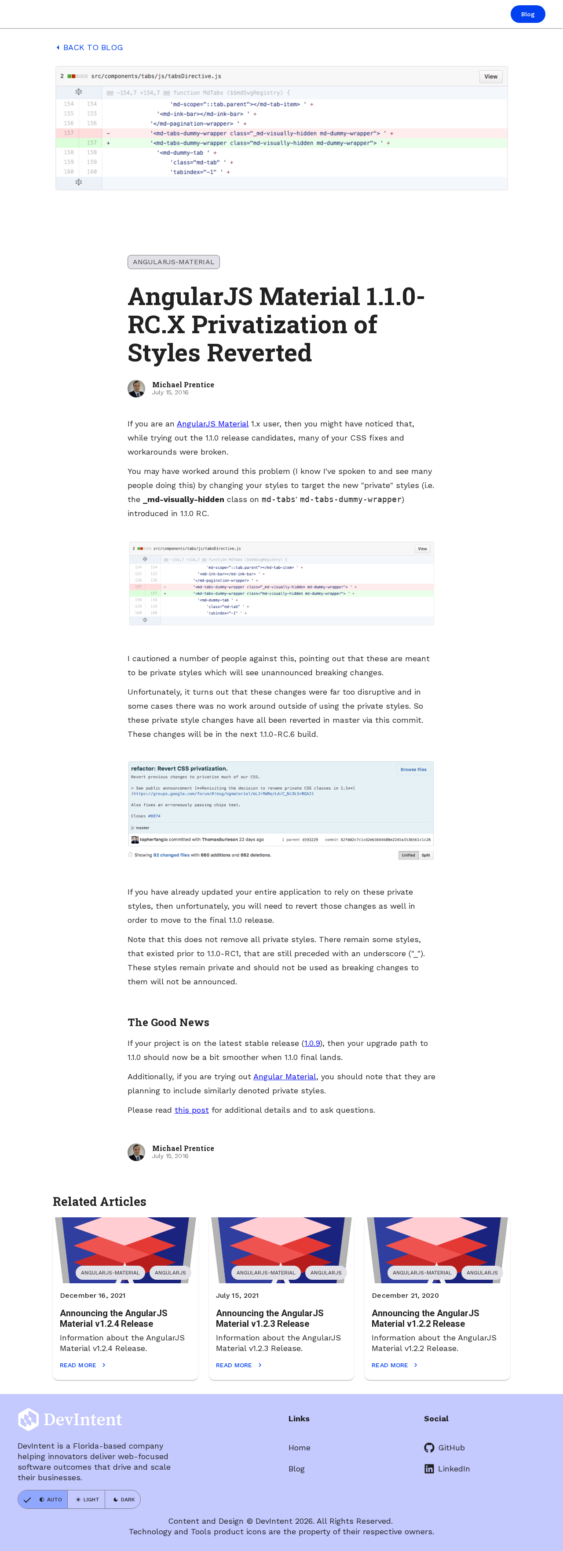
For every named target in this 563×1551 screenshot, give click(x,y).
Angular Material (284, 1076)
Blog (297, 1468)
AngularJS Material (213, 423)
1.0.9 (312, 1043)
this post (192, 1109)
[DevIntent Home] (50, 14)
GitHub (451, 1447)
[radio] (42, 1499)
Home (300, 1447)
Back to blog (88, 47)
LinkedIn (454, 1468)
